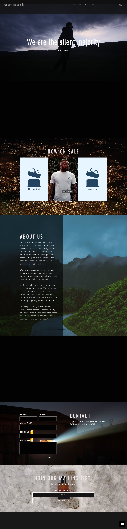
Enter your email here (62, 491)
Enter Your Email (25, 423)
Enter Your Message (26, 440)
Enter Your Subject (26, 432)
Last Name (42, 415)
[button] (121, 5)
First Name (23, 415)
